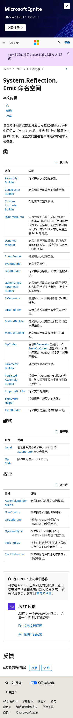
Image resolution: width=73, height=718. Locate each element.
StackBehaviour (15, 554)
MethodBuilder (15, 321)
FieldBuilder (13, 271)
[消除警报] (67, 6)
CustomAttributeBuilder (11, 205)
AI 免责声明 (10, 701)
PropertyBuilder (15, 391)
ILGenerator (12, 298)
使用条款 (48, 707)
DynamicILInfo (14, 217)
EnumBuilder (13, 256)
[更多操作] (66, 69)
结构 (9, 110)
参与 (53, 701)
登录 (67, 42)
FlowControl (12, 512)
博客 (40, 701)
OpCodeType (13, 519)
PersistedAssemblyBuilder (11, 380)
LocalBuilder (13, 310)
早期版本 (27, 701)
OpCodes (11, 344)
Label (8, 447)
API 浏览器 (33, 69)
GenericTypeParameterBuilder (13, 287)
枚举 (9, 116)
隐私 (6, 707)
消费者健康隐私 (25, 707)
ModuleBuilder (14, 333)
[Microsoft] (36, 42)
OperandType (14, 531)
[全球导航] (4, 42)
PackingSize (12, 542)
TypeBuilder (13, 410)
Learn (7, 69)
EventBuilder (13, 263)
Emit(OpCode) (38, 348)
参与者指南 (44, 593)
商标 (6, 712)
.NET (19, 69)
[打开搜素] (59, 42)
